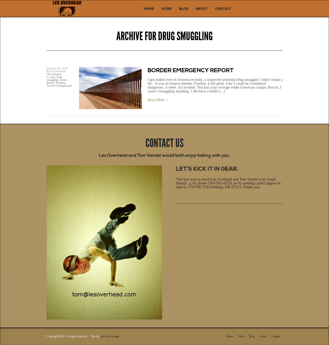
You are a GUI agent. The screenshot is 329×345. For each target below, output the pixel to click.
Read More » (158, 100)
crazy (52, 77)
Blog (184, 9)
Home (149, 9)
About (202, 9)
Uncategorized (63, 85)
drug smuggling (54, 78)
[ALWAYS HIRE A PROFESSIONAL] (66, 8)
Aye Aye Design (109, 336)
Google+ (179, 211)
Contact (223, 9)
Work (166, 9)
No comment (53, 74)
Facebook (186, 211)
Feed (207, 211)
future (63, 80)
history (50, 83)
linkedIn (200, 211)
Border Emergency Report (191, 70)
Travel (50, 85)
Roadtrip (61, 83)
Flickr (193, 211)
